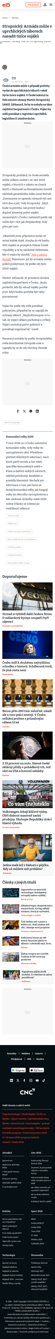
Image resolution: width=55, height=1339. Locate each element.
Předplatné (16, 1059)
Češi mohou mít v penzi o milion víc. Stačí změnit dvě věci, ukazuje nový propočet (35, 924)
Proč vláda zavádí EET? (12, 1233)
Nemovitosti (17, 1123)
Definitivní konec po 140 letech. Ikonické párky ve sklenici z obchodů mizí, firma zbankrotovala (36, 940)
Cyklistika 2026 (37, 1243)
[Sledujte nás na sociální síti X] (18, 1080)
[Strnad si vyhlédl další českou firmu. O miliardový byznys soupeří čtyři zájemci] (27, 596)
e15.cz (5, 17)
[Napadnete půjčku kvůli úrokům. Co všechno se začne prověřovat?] (11, 976)
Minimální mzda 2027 (40, 1275)
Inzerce (39, 1053)
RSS (29, 1059)
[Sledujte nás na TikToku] (43, 1080)
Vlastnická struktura (36, 1324)
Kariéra (40, 1059)
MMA (33, 1219)
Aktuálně (7, 1152)
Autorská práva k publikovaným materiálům (26, 1314)
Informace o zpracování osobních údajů (22, 1321)
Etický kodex (12, 1331)
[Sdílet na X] (24, 411)
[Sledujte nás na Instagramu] (30, 1080)
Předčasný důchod (39, 1263)
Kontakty (11, 1053)
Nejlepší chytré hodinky (12, 1275)
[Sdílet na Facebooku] (18, 411)
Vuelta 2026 (18, 1142)
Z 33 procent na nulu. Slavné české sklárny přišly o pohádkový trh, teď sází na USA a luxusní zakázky (26, 767)
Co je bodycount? (10, 1186)
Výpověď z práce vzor (11, 1241)
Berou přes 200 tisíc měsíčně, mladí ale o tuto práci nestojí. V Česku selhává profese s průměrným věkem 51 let (27, 716)
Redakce (26, 1053)
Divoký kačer (7, 1245)
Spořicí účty (36, 1267)
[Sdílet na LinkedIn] (37, 411)
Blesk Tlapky (28, 1114)
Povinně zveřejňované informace (34, 1331)
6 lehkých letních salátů (41, 1201)
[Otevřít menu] (51, 5)
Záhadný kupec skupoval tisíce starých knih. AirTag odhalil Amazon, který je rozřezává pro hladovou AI (37, 908)
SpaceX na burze (9, 1263)
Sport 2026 (37, 1211)
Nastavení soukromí (17, 1324)
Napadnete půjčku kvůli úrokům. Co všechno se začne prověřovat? (37, 974)
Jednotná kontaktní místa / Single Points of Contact (27, 1328)
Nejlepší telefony (9, 1267)
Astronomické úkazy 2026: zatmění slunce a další (41, 1180)
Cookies (45, 1321)
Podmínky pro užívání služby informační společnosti (26, 1317)
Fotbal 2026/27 (37, 1223)
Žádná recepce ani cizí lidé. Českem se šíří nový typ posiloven (35, 956)
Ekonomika (37, 1255)
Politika (6, 1211)
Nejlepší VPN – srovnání (12, 1279)
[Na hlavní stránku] (6, 4)
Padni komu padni (10, 1237)
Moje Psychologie (11, 1114)
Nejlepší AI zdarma (10, 1271)
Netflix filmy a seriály (11, 1283)
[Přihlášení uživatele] (45, 5)
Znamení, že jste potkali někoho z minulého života (41, 1170)
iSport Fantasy (18, 1119)
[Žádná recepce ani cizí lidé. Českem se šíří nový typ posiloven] (10, 958)
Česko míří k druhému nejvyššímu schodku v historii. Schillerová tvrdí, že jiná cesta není (27, 666)
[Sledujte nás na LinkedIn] (11, 1080)
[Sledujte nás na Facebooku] (24, 1080)
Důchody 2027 (37, 1271)
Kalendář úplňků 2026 (11, 1182)
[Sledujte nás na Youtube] (37, 1080)
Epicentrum (7, 1160)
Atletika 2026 (36, 1239)
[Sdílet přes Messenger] (30, 411)
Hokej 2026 (36, 1227)
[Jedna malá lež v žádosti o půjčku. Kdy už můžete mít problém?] (27, 847)
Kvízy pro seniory (9, 1178)
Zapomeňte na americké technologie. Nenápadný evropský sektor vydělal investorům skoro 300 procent (33, 892)
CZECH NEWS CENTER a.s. (38, 1301)
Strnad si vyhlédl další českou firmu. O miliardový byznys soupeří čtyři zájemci (27, 617)
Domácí (15, 17)
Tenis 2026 (35, 1231)
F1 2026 (34, 1235)
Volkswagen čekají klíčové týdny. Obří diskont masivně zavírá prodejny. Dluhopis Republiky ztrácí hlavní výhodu (27, 817)
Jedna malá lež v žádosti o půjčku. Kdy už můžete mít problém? (26, 867)
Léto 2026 (36, 1152)
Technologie (8, 1255)
